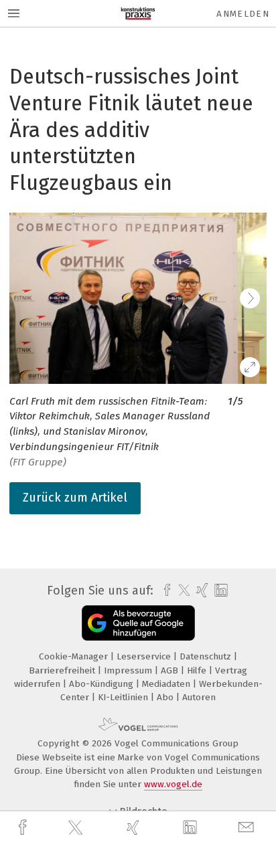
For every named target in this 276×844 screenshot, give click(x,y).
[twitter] (77, 828)
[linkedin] (192, 828)
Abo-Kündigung (102, 684)
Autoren (199, 697)
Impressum (129, 670)
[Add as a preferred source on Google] (138, 623)
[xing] (134, 827)
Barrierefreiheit (63, 670)
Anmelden (242, 13)
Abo (166, 697)
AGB (171, 670)
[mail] (247, 827)
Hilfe (198, 670)
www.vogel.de (173, 784)
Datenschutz (207, 656)
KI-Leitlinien (124, 697)
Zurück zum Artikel (75, 497)
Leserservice (145, 656)
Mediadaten (167, 684)
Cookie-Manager (75, 656)
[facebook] (24, 827)
